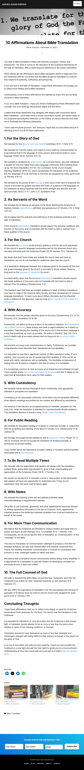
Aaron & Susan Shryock (14, 4)
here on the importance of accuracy (40, 372)
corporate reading (57, 438)
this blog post (27, 453)
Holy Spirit (39, 183)
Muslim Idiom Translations (53, 412)
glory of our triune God (32, 144)
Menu (78, 4)
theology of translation (30, 272)
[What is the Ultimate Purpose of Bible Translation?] (67, 691)
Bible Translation (14, 713)
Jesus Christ (36, 162)
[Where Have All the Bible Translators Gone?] (41, 691)
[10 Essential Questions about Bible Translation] (16, 691)
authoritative (26, 208)
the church (24, 245)
